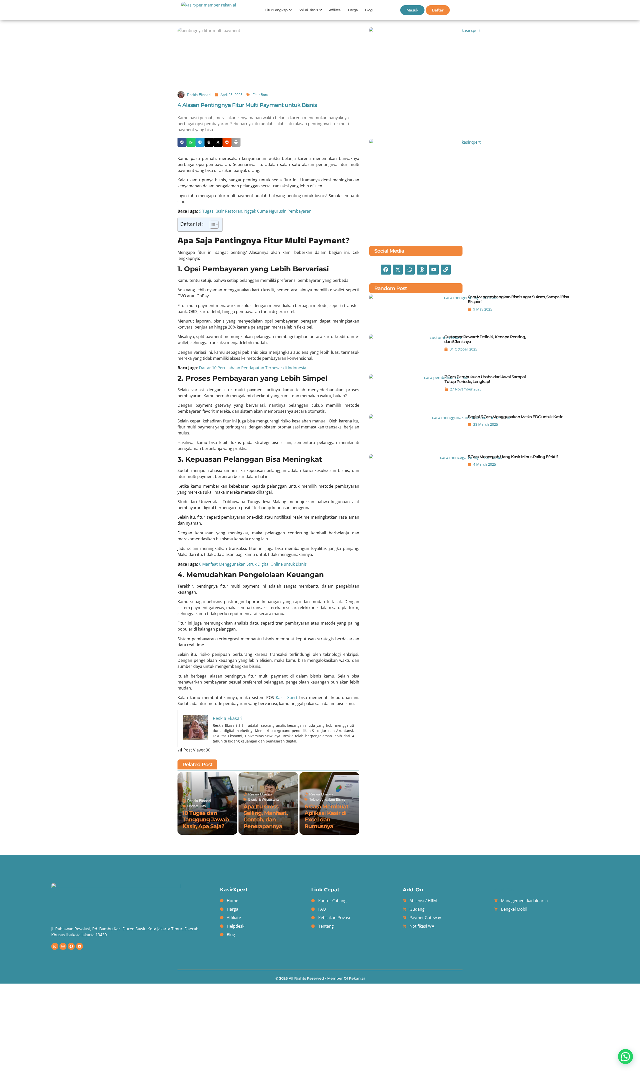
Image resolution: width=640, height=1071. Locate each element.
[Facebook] (71, 946)
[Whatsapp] (54, 946)
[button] (182, 142)
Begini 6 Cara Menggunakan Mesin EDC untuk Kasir (515, 416)
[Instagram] (63, 946)
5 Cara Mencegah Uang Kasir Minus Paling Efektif (513, 456)
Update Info (196, 806)
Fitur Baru (260, 95)
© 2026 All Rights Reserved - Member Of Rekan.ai (320, 978)
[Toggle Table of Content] (211, 224)
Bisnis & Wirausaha (263, 799)
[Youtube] (79, 946)
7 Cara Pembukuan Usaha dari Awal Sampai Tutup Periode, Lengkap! (485, 379)
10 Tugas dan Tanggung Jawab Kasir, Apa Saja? (205, 820)
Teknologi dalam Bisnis (327, 799)
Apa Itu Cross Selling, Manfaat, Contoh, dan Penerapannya (266, 816)
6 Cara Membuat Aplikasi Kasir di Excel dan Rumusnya (326, 816)
